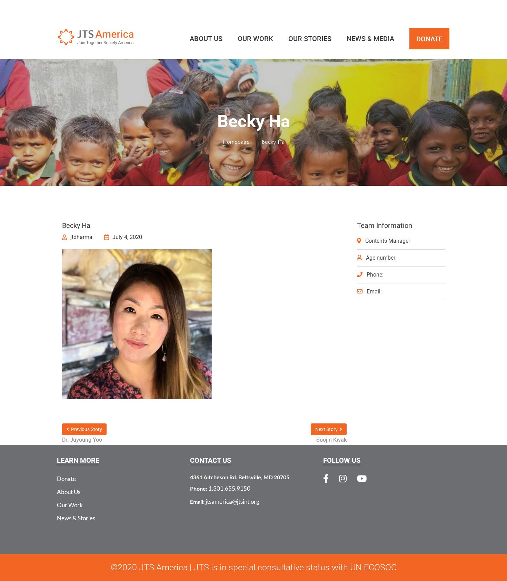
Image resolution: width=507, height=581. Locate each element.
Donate (66, 478)
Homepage (236, 142)
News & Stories (76, 518)
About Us (68, 491)
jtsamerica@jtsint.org (232, 501)
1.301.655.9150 (229, 488)
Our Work (70, 505)
